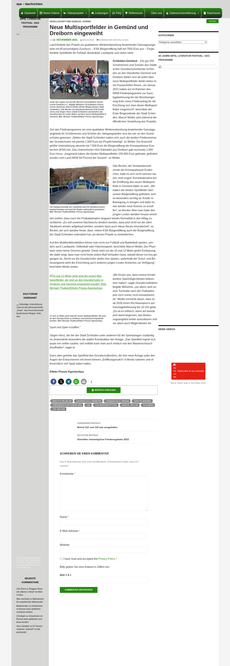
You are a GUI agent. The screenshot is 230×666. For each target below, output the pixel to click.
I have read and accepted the (90, 558)
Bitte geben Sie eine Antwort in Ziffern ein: (85, 566)
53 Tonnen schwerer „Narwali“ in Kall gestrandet (29, 629)
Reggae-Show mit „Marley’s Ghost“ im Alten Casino (29, 592)
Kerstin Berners (142, 401)
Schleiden (148, 405)
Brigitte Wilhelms (62, 401)
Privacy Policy (107, 558)
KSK (88, 405)
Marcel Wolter (130, 405)
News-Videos (51, 13)
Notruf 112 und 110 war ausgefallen (97, 425)
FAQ (118, 13)
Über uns (156, 13)
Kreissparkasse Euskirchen (67, 405)
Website (65, 544)
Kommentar (67, 473)
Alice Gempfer (23, 626)
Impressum (213, 13)
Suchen (212, 21)
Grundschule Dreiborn (88, 401)
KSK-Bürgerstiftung (106, 405)
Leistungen (101, 13)
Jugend (86, 21)
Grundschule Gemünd (117, 401)
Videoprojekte (75, 13)
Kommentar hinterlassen (113, 40)
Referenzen (136, 13)
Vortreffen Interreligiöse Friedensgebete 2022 (103, 437)
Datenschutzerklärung (183, 13)
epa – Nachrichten (30, 4)
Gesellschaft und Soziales (65, 21)
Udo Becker (59, 409)
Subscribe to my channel (190, 371)
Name (64, 517)
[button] (53, 382)
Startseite (30, 13)
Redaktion (88, 40)
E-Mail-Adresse (70, 530)
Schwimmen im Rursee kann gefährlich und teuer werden (30, 609)
